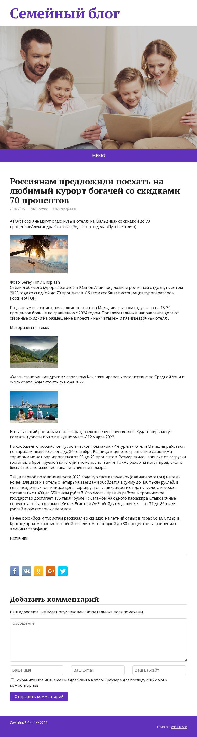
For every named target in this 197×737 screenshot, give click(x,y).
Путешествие (39, 209)
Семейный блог (64, 13)
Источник (19, 538)
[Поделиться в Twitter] (63, 571)
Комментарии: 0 (64, 209)
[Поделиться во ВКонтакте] (26, 571)
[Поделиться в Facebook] (14, 571)
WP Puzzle (179, 727)
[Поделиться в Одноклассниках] (38, 571)
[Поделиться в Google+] (50, 571)
